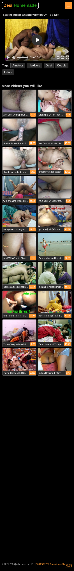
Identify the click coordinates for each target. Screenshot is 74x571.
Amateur (17, 65)
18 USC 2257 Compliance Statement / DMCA (54, 565)
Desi (20, 5)
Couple (61, 65)
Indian (8, 72)
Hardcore (34, 65)
